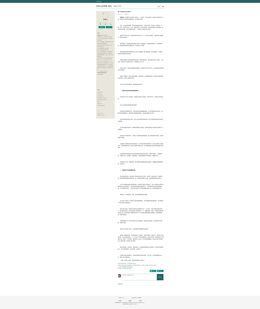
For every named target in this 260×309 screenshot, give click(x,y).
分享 (160, 270)
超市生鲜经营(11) (100, 95)
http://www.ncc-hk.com (103, 35)
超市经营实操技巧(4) (101, 105)
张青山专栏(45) (100, 92)
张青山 (105, 19)
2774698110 (139, 297)
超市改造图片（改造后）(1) (102, 97)
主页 (158, 6)
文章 (163, 6)
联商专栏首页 (98, 1)
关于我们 (120, 300)
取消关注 (101, 27)
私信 (109, 27)
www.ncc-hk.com (100, 74)
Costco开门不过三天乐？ (127, 268)
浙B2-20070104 (126, 304)
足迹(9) (98, 101)
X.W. (123, 297)
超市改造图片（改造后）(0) (102, 99)
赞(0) (153, 270)
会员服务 (130, 300)
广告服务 (140, 300)
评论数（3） (127, 14)
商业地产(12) (99, 103)
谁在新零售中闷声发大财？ (127, 266)
